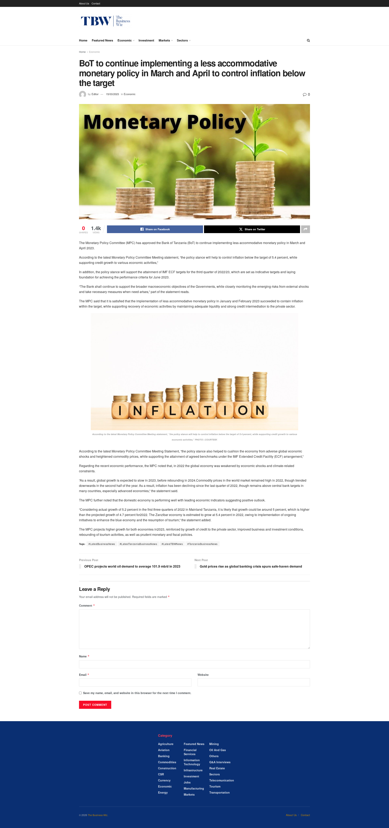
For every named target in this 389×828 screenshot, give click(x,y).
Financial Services (190, 752)
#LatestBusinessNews (102, 544)
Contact (96, 3)
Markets (164, 40)
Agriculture (165, 744)
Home (83, 40)
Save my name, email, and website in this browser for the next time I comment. (137, 693)
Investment (146, 40)
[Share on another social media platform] (305, 229)
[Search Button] (308, 40)
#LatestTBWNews (172, 544)
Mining (214, 744)
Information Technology (192, 762)
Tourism (214, 786)
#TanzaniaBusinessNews (202, 544)
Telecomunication (221, 780)
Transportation (219, 792)
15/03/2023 (112, 94)
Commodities (167, 762)
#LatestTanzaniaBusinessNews (138, 544)
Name (84, 656)
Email (84, 675)
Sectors (182, 40)
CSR (161, 774)
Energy (163, 792)
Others (214, 756)
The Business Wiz (97, 815)
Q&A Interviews (220, 762)
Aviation (164, 750)
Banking (164, 756)
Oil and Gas (217, 750)
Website (203, 675)
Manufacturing (194, 788)
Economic (125, 40)
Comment (87, 605)
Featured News (102, 40)
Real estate (217, 768)
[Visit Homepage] (105, 21)
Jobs (187, 782)
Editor (95, 94)
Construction (167, 768)
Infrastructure (193, 770)
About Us (84, 3)
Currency (164, 780)
